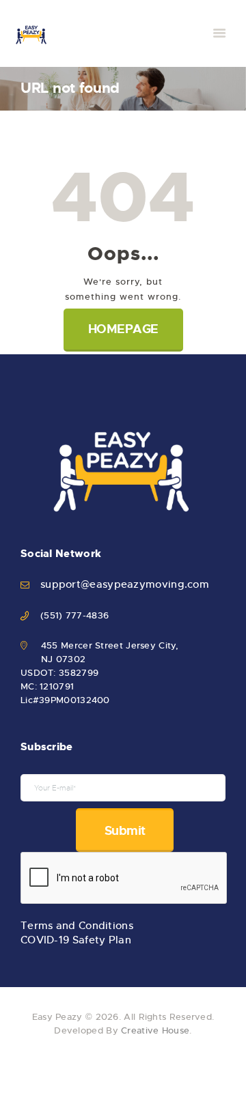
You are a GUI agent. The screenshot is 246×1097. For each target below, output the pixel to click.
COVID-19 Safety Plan (75, 939)
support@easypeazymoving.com (124, 584)
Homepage (123, 329)
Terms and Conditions (76, 925)
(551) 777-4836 (74, 615)
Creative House (155, 1030)
